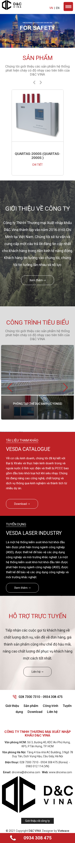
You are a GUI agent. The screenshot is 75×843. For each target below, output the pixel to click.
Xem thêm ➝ (37, 280)
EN (57, 8)
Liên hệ (52, 712)
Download (35, 712)
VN (51, 8)
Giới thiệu (12, 706)
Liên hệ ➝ (37, 671)
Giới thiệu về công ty (37, 820)
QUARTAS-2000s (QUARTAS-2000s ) (37, 156)
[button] (9, 387)
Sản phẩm (31, 706)
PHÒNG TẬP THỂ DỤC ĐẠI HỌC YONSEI (37, 403)
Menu (68, 6)
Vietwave (63, 830)
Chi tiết (37, 164)
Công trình (50, 706)
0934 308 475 (38, 837)
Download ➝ (22, 503)
